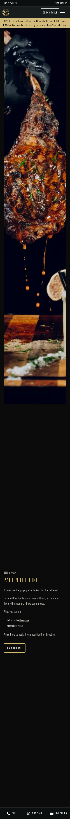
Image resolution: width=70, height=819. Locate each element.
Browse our (15, 625)
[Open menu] (64, 12)
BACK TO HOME (14, 648)
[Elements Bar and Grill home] (6, 12)
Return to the (18, 620)
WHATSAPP (37, 813)
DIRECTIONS (61, 813)
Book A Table (50, 12)
